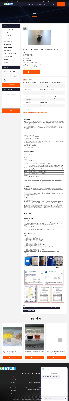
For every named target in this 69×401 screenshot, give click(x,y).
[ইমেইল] (5, 80)
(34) (8, 38)
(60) (7, 35)
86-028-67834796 (61, 1)
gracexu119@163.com (48, 1)
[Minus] (65, 369)
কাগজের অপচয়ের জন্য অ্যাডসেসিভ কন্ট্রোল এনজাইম (51, 307)
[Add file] (42, 398)
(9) (8, 56)
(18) (10, 53)
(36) (7, 50)
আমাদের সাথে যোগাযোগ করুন (40, 4)
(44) (7, 62)
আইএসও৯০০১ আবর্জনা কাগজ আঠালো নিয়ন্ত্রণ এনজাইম (32, 307)
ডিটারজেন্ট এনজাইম (11, 20)
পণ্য (24, 4)
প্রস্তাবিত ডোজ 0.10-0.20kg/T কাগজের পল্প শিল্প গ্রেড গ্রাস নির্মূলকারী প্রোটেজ (34, 352)
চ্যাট (60, 4)
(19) (8, 47)
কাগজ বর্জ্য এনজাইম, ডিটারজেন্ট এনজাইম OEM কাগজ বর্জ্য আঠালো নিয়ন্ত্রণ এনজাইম (12, 352)
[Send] (66, 398)
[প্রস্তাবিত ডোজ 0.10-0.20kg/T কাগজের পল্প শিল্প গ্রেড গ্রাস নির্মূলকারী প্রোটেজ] (34, 337)
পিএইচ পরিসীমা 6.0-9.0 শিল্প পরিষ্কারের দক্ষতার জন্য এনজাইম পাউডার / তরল (56, 352)
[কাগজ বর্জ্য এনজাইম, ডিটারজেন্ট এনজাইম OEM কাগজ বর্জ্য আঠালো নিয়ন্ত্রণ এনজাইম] (12, 337)
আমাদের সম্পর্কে (30, 4)
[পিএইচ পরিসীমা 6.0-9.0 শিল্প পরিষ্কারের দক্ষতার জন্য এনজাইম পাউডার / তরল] (39, 37)
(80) (7, 32)
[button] (8, 340)
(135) (8, 29)
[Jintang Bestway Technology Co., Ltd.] (8, 4)
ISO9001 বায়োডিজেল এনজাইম (29, 310)
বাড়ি (20, 4)
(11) (7, 59)
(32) (7, 44)
